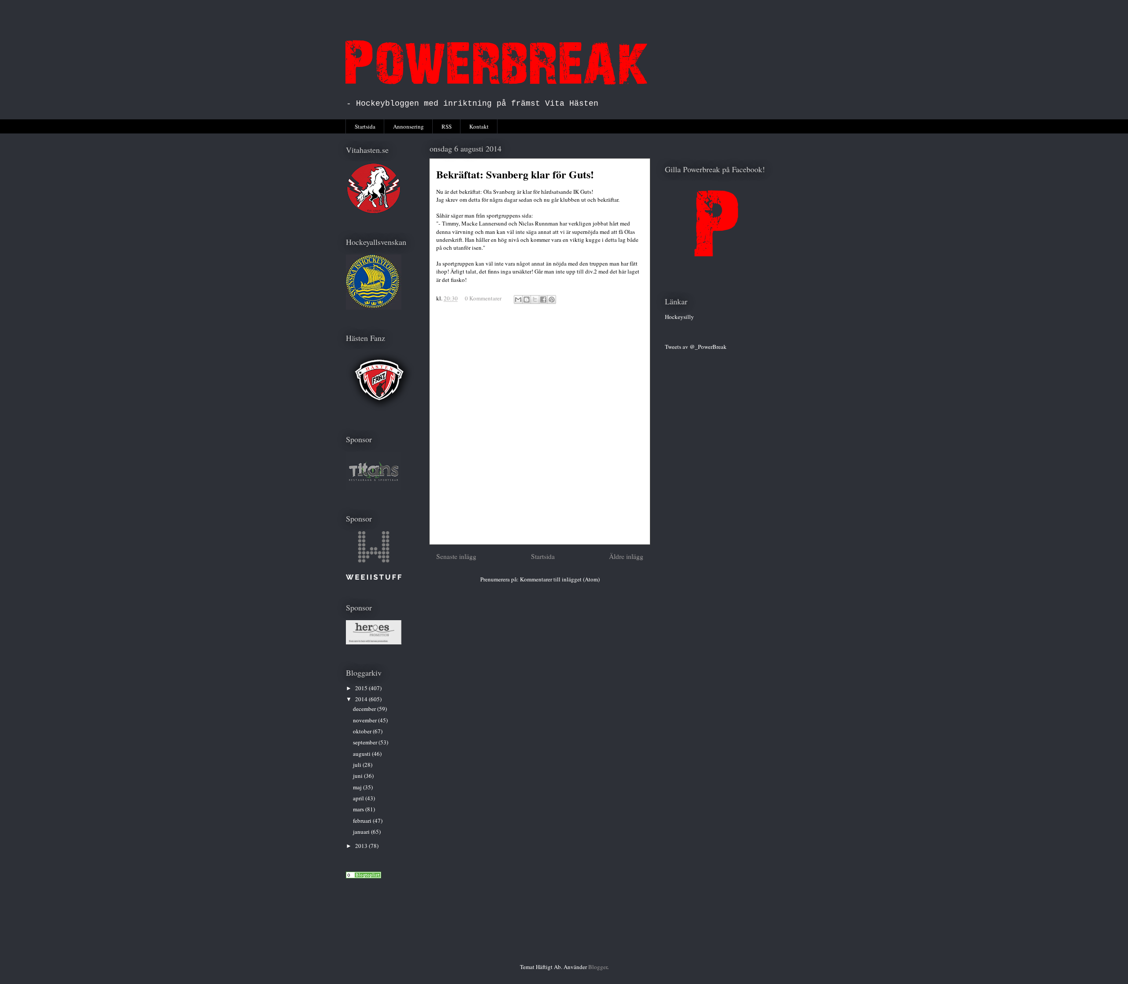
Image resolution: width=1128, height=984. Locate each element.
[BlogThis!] (526, 299)
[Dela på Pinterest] (551, 299)
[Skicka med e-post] (518, 299)
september (365, 742)
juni (358, 776)
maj (358, 787)
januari (362, 832)
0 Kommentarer (483, 298)
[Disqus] (539, 428)
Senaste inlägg (456, 556)
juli (358, 765)
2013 (362, 846)
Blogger (597, 967)
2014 (362, 699)
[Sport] (363, 876)
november (365, 720)
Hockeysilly (679, 317)
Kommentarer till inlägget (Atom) (560, 579)
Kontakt (479, 126)
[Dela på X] (535, 299)
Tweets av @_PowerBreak (696, 347)
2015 (362, 688)
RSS (447, 126)
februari (363, 821)
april (359, 798)
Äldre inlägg (626, 556)
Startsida (365, 126)
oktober (363, 731)
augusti (362, 754)
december (365, 709)
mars (359, 809)
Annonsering (408, 126)
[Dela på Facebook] (543, 299)
